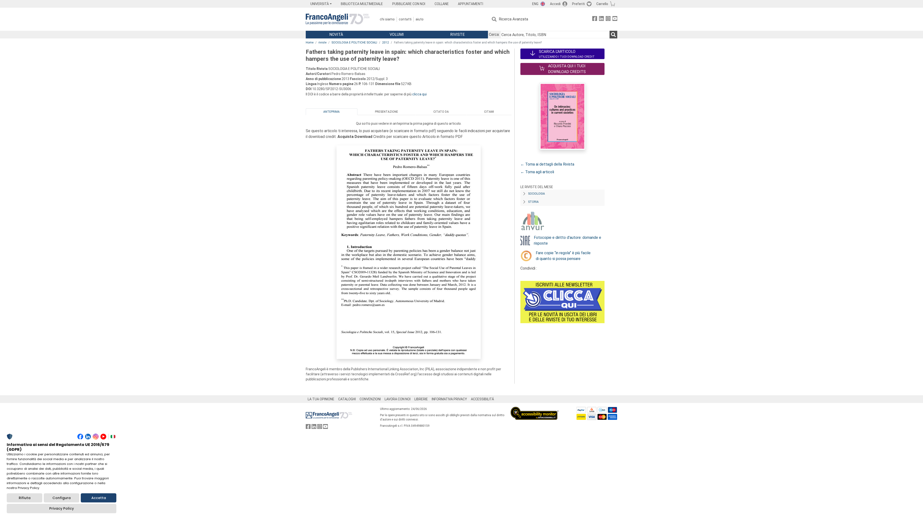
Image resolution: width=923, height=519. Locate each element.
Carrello (602, 4)
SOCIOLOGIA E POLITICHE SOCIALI (354, 42)
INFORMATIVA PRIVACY (449, 399)
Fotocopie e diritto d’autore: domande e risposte (567, 240)
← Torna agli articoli (537, 172)
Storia (533, 202)
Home (309, 42)
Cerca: (494, 34)
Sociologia (536, 193)
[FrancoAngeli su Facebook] (594, 19)
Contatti (405, 19)
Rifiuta (25, 497)
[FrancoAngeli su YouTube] (614, 19)
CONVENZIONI (370, 399)
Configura (61, 497)
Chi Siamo (387, 19)
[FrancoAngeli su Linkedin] (601, 19)
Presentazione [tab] (386, 111)
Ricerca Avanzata (513, 19)
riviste (322, 42)
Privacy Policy (61, 508)
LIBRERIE (421, 399)
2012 (385, 42)
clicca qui (419, 94)
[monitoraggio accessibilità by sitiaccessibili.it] (535, 409)
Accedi (555, 4)
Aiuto (420, 19)
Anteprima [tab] (331, 111)
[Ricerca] (613, 34)
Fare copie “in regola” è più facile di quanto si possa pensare (563, 256)
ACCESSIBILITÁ (482, 399)
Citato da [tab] (441, 111)
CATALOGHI (347, 399)
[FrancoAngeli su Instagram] (608, 19)
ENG (535, 4)
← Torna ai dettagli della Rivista (547, 164)
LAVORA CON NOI (398, 399)
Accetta (98, 497)
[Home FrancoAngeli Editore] (337, 19)
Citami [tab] (489, 111)
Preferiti (578, 4)
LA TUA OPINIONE (321, 399)
